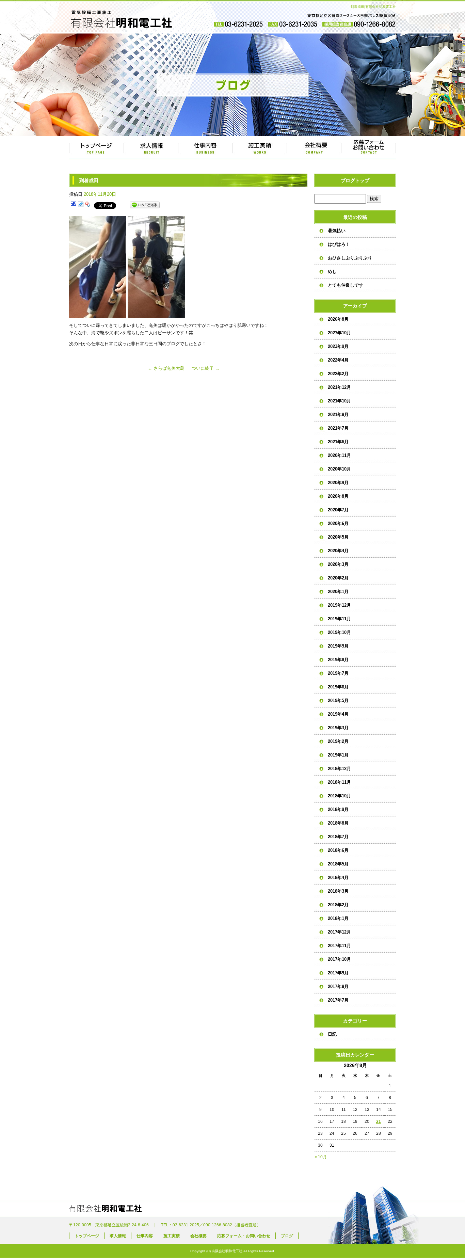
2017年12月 (339, 932)
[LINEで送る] (145, 205)
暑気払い (337, 230)
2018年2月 (338, 904)
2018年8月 (338, 823)
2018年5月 (338, 863)
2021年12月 (339, 387)
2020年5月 (338, 537)
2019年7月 (338, 673)
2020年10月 (339, 469)
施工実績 (260, 148)
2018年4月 (338, 877)
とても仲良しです (345, 285)
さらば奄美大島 (166, 368)
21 (378, 1121)
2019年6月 (338, 686)
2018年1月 (338, 918)
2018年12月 (339, 768)
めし (332, 271)
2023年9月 (338, 346)
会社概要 (314, 148)
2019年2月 (338, 741)
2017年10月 (339, 959)
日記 (332, 1034)
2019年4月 (338, 714)
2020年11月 (339, 455)
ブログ (287, 1235)
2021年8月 (338, 414)
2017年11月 (339, 945)
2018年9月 (338, 809)
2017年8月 (338, 986)
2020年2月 (338, 577)
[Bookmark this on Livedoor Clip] (80, 205)
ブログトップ (355, 180)
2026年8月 (338, 319)
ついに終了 (206, 368)
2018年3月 (338, 891)
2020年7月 (338, 509)
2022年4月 (338, 360)
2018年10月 (339, 795)
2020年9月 (338, 482)
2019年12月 (339, 605)
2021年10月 (339, 400)
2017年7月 (338, 1000)
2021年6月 (338, 441)
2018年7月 (338, 836)
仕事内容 (205, 148)
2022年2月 (338, 373)
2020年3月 (338, 564)
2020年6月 (338, 523)
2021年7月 (338, 428)
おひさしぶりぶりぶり (350, 257)
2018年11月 (339, 782)
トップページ (96, 148)
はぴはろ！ (339, 244)
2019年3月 (338, 727)
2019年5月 (338, 700)
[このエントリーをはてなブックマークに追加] (73, 205)
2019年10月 (339, 632)
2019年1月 (338, 755)
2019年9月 (338, 646)
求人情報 (151, 148)
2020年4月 (338, 550)
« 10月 (321, 1157)
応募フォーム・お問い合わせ (368, 148)
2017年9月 (338, 972)
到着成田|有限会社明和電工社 (373, 7)
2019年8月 (338, 659)
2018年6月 (338, 850)
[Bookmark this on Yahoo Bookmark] (88, 205)
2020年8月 (338, 496)
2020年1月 (338, 591)
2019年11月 (339, 618)
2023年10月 (339, 332)
